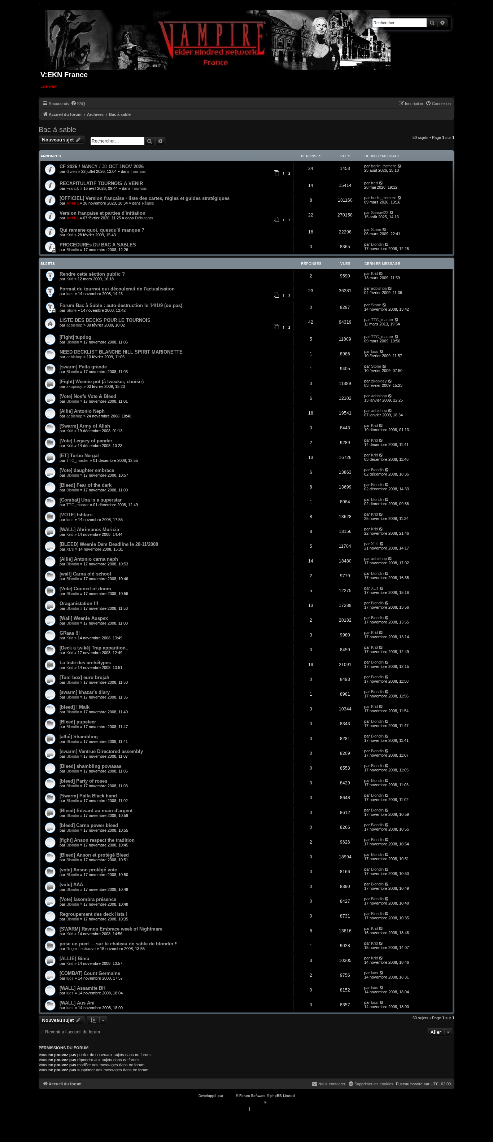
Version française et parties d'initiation (102, 213)
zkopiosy (74, 386)
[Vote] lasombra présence (88, 899)
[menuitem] (78, 103)
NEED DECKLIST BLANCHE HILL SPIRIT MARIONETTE (121, 352)
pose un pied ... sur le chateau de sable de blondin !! (119, 943)
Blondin (72, 250)
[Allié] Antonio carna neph (89, 559)
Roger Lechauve (81, 948)
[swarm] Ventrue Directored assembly (101, 751)
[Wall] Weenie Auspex (84, 618)
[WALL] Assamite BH (82, 988)
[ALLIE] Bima (74, 958)
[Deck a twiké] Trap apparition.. (94, 648)
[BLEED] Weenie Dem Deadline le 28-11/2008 (109, 544)
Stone (376, 229)
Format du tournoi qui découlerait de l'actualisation (117, 289)
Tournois (138, 171)
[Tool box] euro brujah (84, 677)
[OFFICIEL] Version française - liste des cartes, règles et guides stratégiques (145, 198)
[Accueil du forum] (217, 38)
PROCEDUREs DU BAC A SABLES (98, 245)
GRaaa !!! (70, 633)
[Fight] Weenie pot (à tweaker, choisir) (102, 381)
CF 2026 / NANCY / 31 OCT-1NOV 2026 (102, 166)
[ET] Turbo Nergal (79, 455)
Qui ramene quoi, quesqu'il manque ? (102, 230)
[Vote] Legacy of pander (86, 440)
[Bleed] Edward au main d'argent (96, 810)
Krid (69, 235)
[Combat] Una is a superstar (91, 500)
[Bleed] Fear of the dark (86, 485)
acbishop (379, 288)
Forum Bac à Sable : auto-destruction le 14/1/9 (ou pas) (121, 305)
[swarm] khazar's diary (85, 692)
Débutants (144, 218)
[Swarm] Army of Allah (85, 426)
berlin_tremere (383, 166)
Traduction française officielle (238, 1102)
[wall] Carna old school (85, 574)
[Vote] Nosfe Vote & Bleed (88, 396)
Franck (72, 188)
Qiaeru (273, 1102)
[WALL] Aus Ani (77, 1003)
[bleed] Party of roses (83, 781)
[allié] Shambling (79, 736)
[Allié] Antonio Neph (82, 411)
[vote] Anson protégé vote (88, 869)
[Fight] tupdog (75, 337)
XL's (70, 549)
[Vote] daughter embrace (87, 470)
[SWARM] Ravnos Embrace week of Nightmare (111, 929)
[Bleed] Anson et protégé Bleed (94, 855)
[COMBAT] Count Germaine (90, 973)
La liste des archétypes (85, 662)
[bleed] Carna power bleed (89, 825)
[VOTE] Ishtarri (76, 514)
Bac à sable (57, 130)
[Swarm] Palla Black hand (88, 795)
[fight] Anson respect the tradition (97, 840)
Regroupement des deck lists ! (93, 914)
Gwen (71, 171)
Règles (148, 203)
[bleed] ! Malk (75, 707)
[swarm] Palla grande (83, 366)
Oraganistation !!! (79, 603)
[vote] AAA (71, 884)
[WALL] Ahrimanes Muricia (89, 529)
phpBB (230, 1096)
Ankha (72, 203)
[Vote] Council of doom (85, 588)
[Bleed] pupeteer (78, 722)
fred (374, 183)
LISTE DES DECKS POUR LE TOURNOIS (105, 320)
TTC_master (382, 320)
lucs (70, 294)
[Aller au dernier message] (399, 166)
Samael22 (379, 212)
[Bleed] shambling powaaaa (90, 766)
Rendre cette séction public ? (92, 274)
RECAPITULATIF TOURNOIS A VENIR (101, 183)
